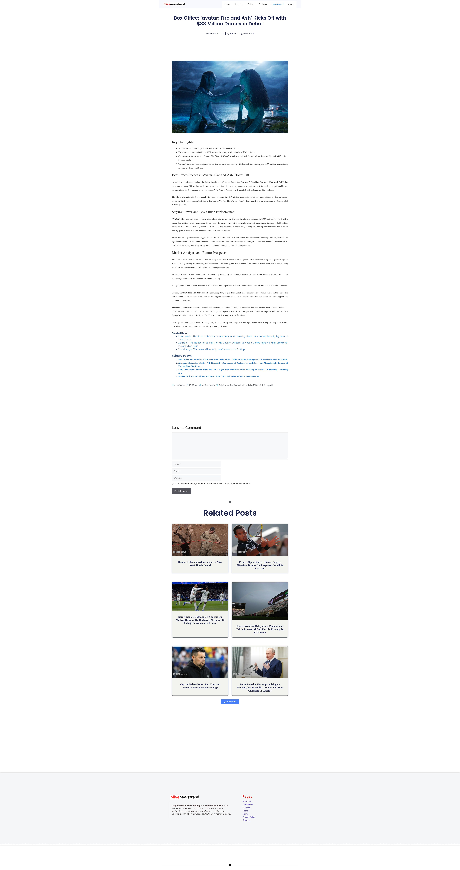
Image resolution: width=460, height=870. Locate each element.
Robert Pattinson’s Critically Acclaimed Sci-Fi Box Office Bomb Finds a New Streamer (218, 376)
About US (247, 801)
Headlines (239, 4)
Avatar (226, 385)
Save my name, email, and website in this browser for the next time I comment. (213, 483)
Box (231, 385)
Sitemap (246, 820)
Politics (251, 4)
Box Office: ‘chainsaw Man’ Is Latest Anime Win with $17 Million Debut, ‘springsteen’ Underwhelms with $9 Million (232, 359)
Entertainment (277, 4)
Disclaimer (247, 808)
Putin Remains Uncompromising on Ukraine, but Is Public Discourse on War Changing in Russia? (260, 687)
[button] (230, 701)
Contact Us (248, 804)
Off (261, 385)
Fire (245, 385)
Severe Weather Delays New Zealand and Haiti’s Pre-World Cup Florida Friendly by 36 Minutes (260, 629)
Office (266, 385)
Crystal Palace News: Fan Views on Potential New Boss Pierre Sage (200, 686)
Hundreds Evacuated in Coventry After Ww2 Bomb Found (200, 563)
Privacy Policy (249, 817)
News (245, 814)
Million (256, 385)
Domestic (238, 385)
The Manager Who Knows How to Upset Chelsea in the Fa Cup (211, 349)
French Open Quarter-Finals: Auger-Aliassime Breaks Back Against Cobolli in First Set (259, 565)
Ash (220, 385)
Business (263, 4)
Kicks (250, 385)
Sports (291, 4)
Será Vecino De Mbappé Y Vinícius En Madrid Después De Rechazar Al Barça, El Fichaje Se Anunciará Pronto (200, 620)
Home (227, 4)
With (272, 385)
